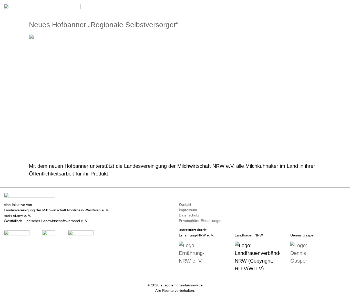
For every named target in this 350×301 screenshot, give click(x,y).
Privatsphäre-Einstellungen (200, 221)
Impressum (188, 210)
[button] (342, 8)
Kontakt (185, 204)
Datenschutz (189, 215)
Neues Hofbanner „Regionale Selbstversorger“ (103, 25)
